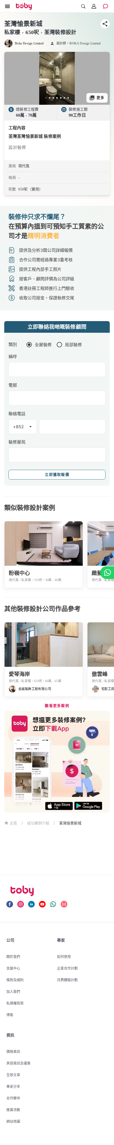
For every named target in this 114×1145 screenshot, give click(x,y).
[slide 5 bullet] (60, 98)
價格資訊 (13, 1051)
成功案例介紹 (38, 823)
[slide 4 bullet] (57, 98)
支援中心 (13, 968)
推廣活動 (13, 1109)
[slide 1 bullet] (46, 98)
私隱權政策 (15, 1003)
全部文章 (13, 1075)
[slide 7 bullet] (68, 98)
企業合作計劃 (67, 968)
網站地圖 (13, 1121)
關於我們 (13, 956)
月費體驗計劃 (67, 980)
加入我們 (13, 991)
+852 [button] (18, 426)
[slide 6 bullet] (64, 98)
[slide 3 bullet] (53, 98)
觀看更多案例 (57, 706)
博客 (9, 1014)
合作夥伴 (13, 1098)
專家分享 (13, 1086)
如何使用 (64, 956)
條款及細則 (15, 980)
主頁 (13, 823)
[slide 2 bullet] (49, 98)
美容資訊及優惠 (18, 1063)
